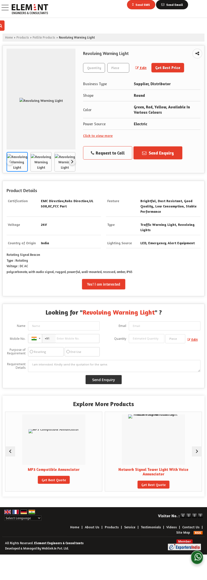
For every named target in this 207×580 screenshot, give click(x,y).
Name (21, 326)
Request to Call (110, 153)
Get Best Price (167, 67)
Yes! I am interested (103, 284)
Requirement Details (16, 366)
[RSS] (198, 532)
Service (129, 527)
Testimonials (151, 527)
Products (22, 37)
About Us (92, 527)
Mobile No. (17, 339)
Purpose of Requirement (16, 351)
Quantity (120, 339)
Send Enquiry (161, 153)
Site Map (183, 532)
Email (122, 326)
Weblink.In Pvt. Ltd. (55, 548)
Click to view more (98, 135)
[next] (72, 162)
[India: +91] (35, 338)
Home (9, 37)
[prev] (10, 162)
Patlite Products (44, 37)
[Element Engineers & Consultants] (30, 9)
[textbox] (118, 68)
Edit (142, 68)
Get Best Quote (54, 480)
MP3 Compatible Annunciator (54, 469)
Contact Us (190, 527)
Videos (171, 527)
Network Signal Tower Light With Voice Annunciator (153, 471)
